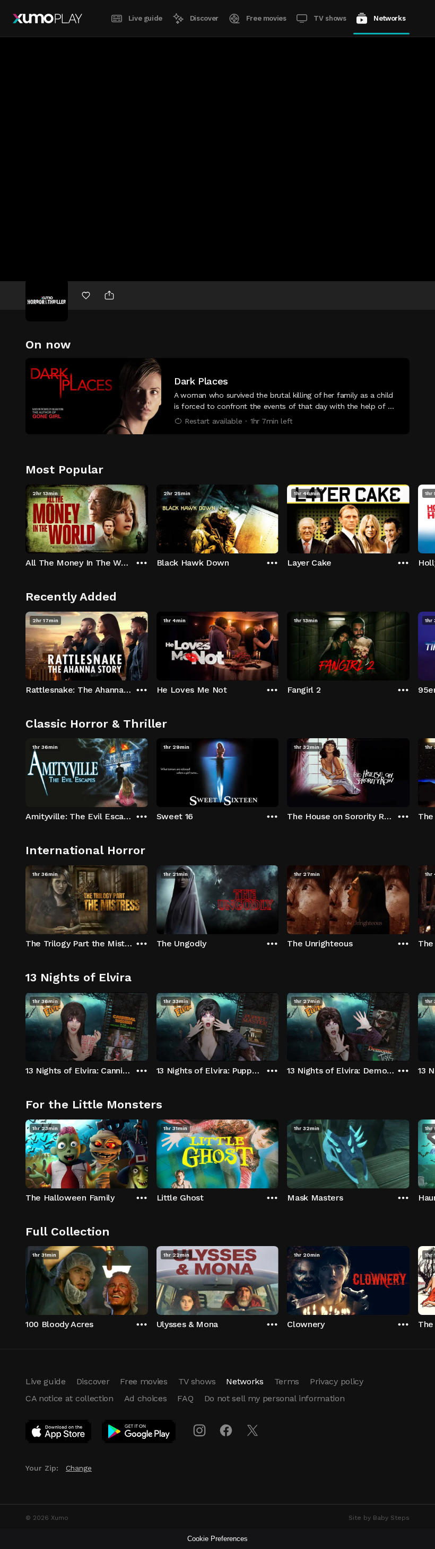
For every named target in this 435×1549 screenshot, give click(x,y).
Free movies (266, 18)
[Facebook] (226, 1430)
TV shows (330, 18)
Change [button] (79, 1468)
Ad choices (145, 1398)
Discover (204, 18)
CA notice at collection (69, 1398)
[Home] (47, 18)
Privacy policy (336, 1381)
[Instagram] (199, 1430)
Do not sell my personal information (274, 1398)
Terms (286, 1381)
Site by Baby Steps (379, 1517)
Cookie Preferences (217, 1539)
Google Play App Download (139, 1433)
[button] (217, 396)
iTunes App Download (59, 1433)
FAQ (185, 1398)
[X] (252, 1430)
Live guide (145, 18)
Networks (389, 18)
